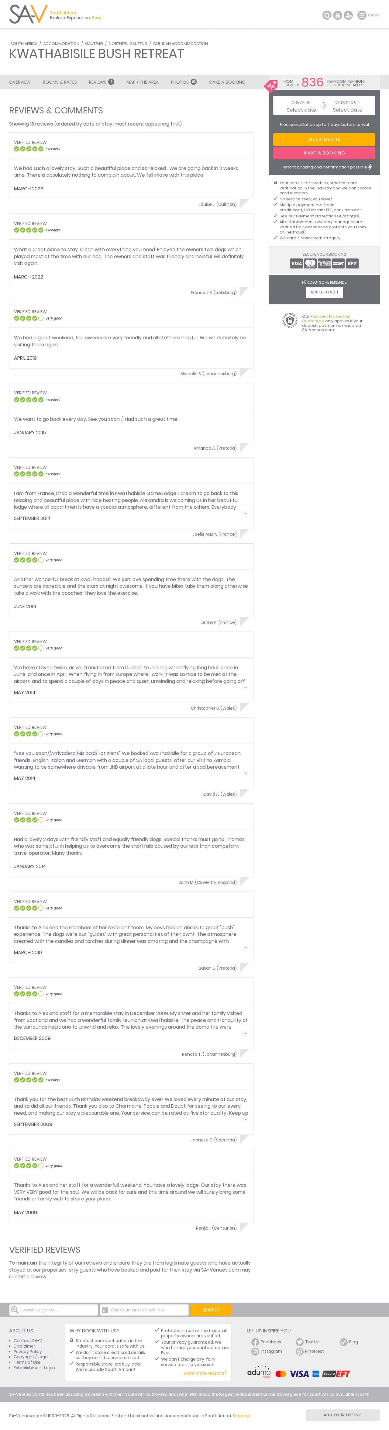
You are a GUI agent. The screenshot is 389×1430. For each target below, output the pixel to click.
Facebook (271, 1342)
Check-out (347, 103)
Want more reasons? (205, 1373)
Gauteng (94, 43)
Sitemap (241, 1416)
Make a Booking (227, 82)
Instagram (271, 1351)
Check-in (301, 103)
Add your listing (343, 1415)
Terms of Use (27, 1362)
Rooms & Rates (60, 82)
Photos (180, 82)
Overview (20, 82)
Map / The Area (142, 82)
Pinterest (314, 1351)
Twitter (312, 1342)
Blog (353, 1342)
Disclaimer (24, 1346)
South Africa (23, 43)
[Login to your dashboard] (337, 15)
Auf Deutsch (324, 292)
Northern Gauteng (128, 43)
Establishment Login (34, 1368)
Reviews (101, 82)
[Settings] (348, 15)
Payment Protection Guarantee (327, 216)
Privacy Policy (28, 1352)
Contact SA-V (28, 1341)
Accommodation (61, 43)
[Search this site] (327, 15)
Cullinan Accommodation (180, 43)
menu (362, 15)
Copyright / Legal (31, 1357)
